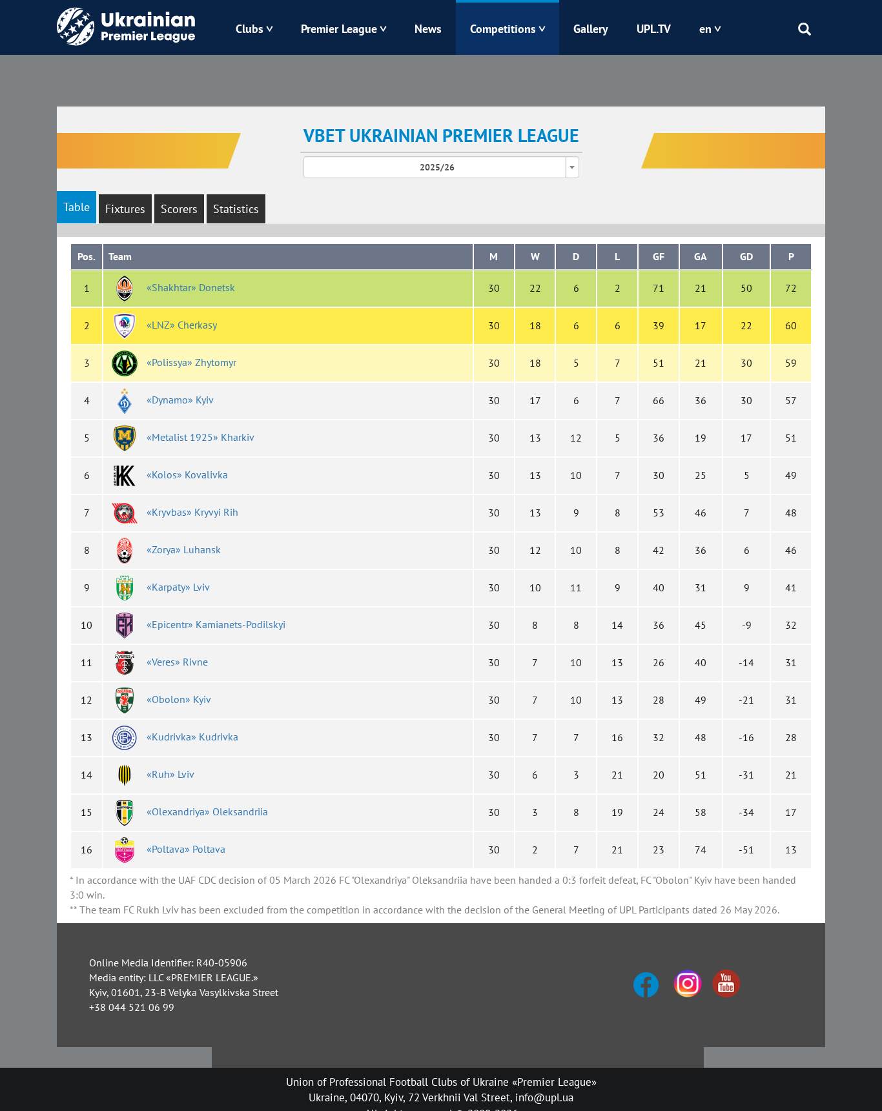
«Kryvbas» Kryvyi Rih (192, 511)
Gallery (590, 28)
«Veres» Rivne (177, 661)
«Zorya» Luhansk (184, 549)
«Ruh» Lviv (170, 774)
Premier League (339, 28)
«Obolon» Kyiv (179, 699)
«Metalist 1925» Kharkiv (200, 437)
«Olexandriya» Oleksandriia (207, 811)
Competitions (503, 28)
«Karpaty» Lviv (178, 586)
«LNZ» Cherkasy (182, 324)
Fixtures (125, 208)
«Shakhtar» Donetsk (191, 287)
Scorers (179, 208)
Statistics (236, 208)
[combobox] (441, 167)
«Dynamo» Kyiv (180, 399)
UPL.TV (654, 28)
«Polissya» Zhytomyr (191, 362)
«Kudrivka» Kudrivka (192, 736)
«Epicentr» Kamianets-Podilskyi (216, 624)
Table (76, 206)
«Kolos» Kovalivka (187, 474)
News (428, 28)
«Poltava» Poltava (186, 848)
